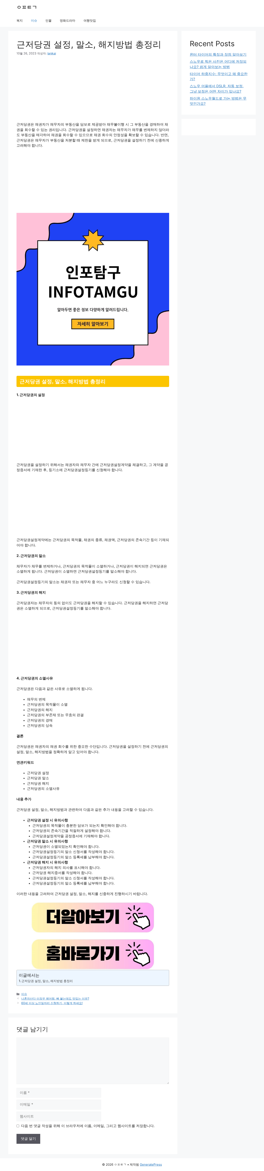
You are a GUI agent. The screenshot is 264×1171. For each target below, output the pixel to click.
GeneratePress (151, 1164)
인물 (48, 20)
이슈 (34, 20)
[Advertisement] (92, 91)
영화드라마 (67, 20)
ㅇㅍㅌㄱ (26, 7)
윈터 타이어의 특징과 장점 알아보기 (218, 54)
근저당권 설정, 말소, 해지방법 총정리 (47, 981)
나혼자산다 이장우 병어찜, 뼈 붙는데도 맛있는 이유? (55, 998)
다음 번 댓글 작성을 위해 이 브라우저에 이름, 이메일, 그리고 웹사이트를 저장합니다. (88, 1126)
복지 (19, 20)
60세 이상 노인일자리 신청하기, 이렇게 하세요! (52, 1003)
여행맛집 (90, 20)
